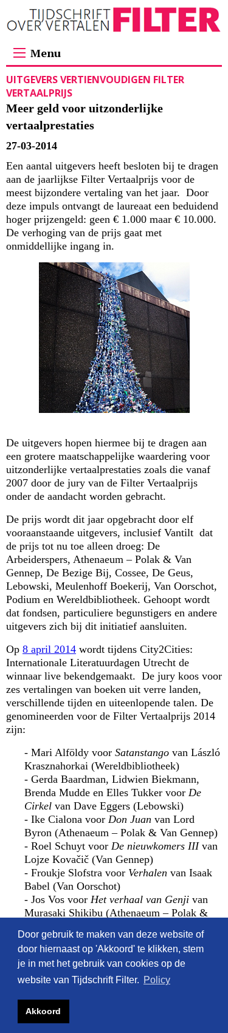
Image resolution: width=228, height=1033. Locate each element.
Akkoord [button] (43, 1011)
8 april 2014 (49, 649)
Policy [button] (156, 980)
